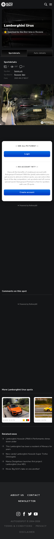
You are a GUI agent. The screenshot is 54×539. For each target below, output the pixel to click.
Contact (33, 495)
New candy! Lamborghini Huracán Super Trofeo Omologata (27, 455)
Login (27, 154)
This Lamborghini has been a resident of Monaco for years (29, 448)
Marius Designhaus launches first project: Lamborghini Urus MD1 (24, 463)
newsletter (27, 501)
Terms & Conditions (18, 526)
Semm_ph (18, 71)
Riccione (17, 75)
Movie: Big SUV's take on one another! (23, 469)
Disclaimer (27, 532)
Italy (23, 75)
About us (17, 495)
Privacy (41, 526)
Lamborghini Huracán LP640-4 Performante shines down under (28, 440)
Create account (27, 192)
